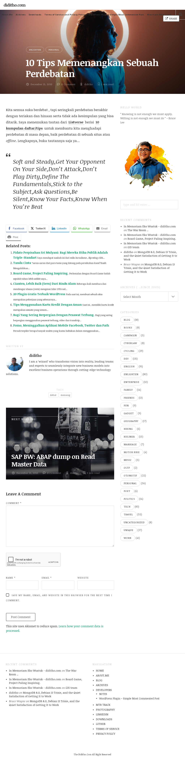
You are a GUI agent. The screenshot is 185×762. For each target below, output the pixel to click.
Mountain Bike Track (159, 14)
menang (65, 395)
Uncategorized (134, 522)
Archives (20, 14)
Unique (128, 530)
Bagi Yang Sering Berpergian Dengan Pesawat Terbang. (53, 315)
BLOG (99, 680)
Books (128, 327)
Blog (127, 319)
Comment (13, 503)
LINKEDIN (102, 714)
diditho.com (14, 5)
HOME (100, 670)
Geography (131, 421)
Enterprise (131, 382)
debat (53, 395)
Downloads (35, 14)
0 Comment (68, 84)
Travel (128, 514)
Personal (54, 49)
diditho (88, 84)
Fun (126, 405)
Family (128, 389)
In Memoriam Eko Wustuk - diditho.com (150, 226)
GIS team (133, 247)
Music (128, 460)
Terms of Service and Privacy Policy (64, 14)
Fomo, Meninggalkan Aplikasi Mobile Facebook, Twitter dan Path (61, 325)
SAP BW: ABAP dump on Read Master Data (53, 460)
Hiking (128, 428)
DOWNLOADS (104, 719)
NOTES (103, 694)
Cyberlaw (130, 343)
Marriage (130, 444)
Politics (129, 498)
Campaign (130, 335)
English (129, 366)
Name (11, 577)
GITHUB (101, 724)
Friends (129, 397)
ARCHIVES (102, 685)
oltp (127, 467)
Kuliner (129, 436)
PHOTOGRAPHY (105, 709)
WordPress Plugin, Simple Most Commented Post (116, 14)
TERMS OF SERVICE (107, 729)
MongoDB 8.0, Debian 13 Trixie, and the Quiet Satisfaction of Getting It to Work (150, 255)
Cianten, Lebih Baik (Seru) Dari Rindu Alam (44, 284)
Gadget (129, 413)
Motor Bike (132, 452)
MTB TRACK (103, 704)
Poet (127, 491)
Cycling (129, 351)
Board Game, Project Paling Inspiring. (40, 273)
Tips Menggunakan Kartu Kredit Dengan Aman (47, 305)
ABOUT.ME (102, 675)
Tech (127, 506)
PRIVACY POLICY (105, 733)
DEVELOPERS (104, 690)
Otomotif (130, 475)
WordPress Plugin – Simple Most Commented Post (129, 698)
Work (128, 538)
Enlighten (35, 49)
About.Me (7, 14)
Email (47, 577)
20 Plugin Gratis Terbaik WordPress (39, 294)
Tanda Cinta (22, 263)
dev (17, 445)
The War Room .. (138, 230)
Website (83, 577)
